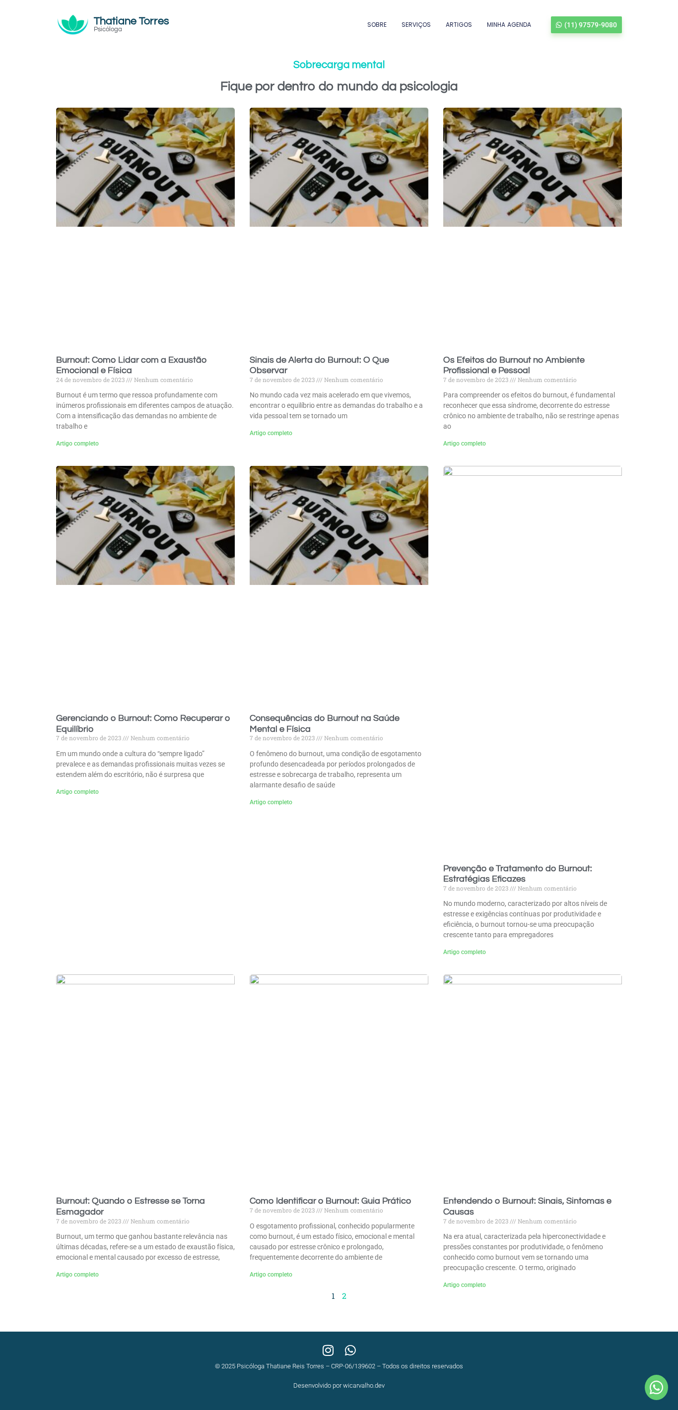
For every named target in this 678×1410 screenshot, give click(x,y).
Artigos (459, 24)
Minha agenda (509, 24)
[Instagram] (328, 1350)
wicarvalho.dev (364, 1385)
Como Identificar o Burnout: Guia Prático (330, 1201)
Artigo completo (77, 443)
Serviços (416, 24)
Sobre (377, 24)
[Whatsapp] (350, 1350)
